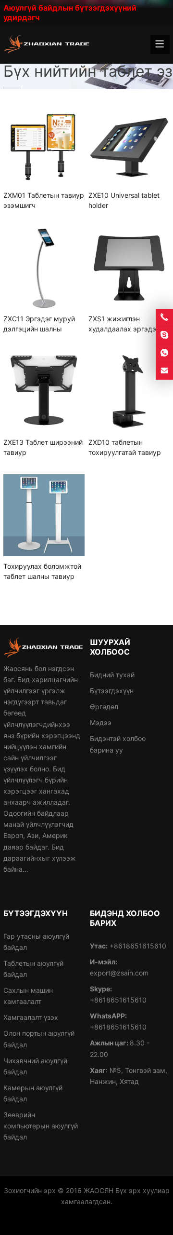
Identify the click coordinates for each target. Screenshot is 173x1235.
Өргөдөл (104, 706)
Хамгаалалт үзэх (30, 1017)
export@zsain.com (119, 973)
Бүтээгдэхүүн (112, 690)
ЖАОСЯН (98, 1190)
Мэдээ (100, 722)
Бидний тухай (112, 675)
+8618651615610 (118, 1000)
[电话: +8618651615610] (164, 317)
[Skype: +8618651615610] (164, 335)
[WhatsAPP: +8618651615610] (164, 353)
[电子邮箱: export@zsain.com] (164, 371)
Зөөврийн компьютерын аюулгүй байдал (40, 1126)
